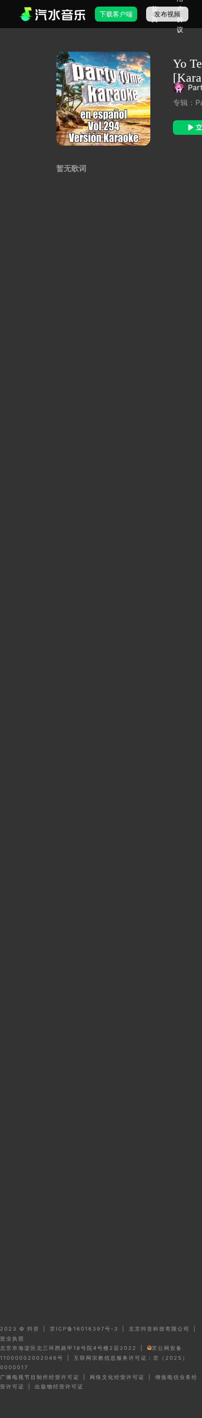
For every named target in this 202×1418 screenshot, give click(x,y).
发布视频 (167, 14)
